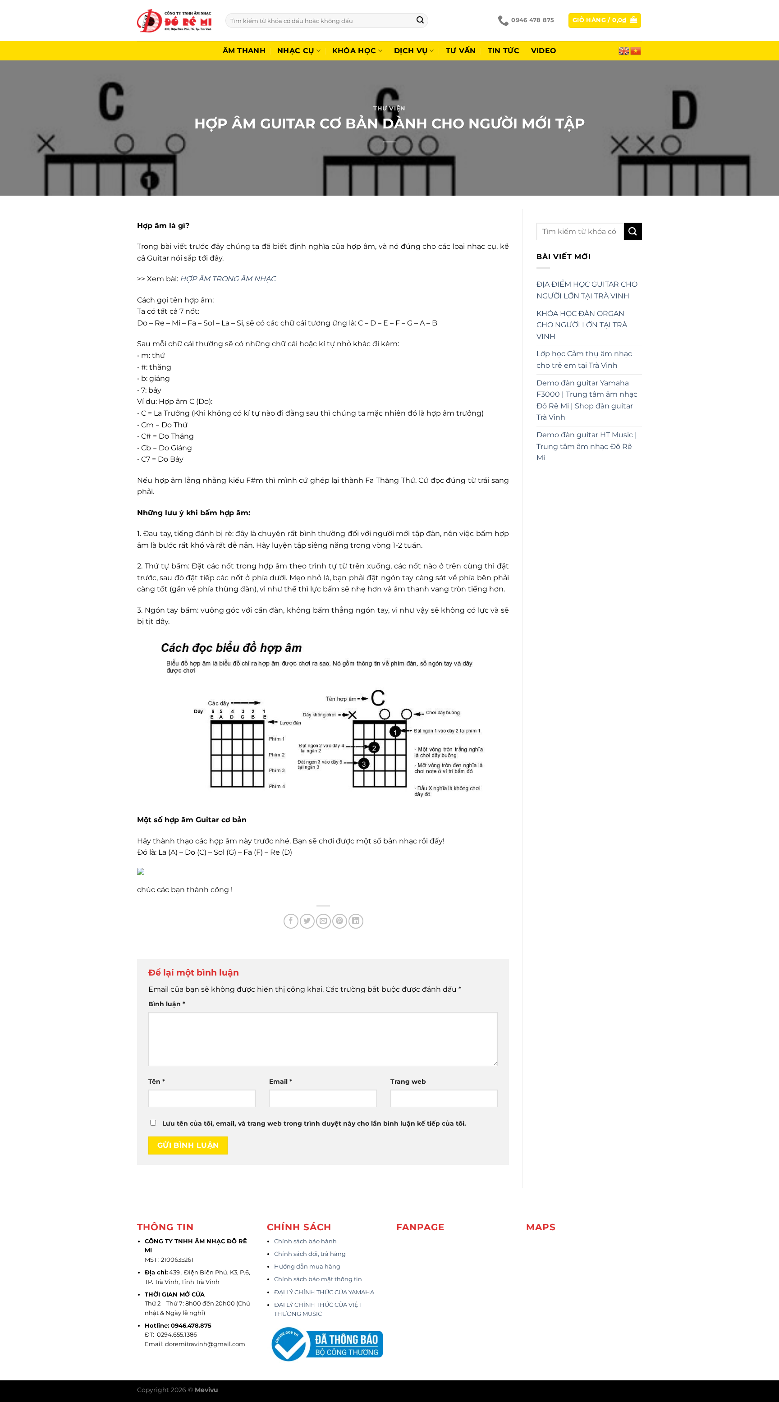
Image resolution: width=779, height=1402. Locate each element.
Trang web (408, 1081)
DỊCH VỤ (411, 50)
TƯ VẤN (461, 50)
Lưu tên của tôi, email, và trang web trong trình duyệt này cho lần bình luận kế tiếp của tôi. (314, 1123)
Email (280, 1081)
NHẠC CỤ (295, 50)
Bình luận (166, 1004)
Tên (156, 1081)
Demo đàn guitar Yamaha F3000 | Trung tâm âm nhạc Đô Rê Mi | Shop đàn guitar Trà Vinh (586, 400)
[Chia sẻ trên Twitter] (307, 921)
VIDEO (544, 50)
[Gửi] (420, 20)
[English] (624, 50)
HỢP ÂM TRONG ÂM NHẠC (227, 279)
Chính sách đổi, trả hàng (310, 1254)
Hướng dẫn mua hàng (307, 1266)
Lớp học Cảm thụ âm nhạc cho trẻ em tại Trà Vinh (584, 359)
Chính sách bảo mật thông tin (318, 1279)
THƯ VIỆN (389, 108)
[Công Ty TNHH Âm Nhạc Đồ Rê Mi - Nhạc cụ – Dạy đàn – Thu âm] (174, 20)
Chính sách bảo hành (305, 1241)
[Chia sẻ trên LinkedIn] (355, 921)
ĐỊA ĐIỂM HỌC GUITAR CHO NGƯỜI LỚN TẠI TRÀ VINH (586, 290)
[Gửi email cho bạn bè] (323, 921)
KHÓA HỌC (354, 50)
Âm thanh (244, 50)
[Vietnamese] (636, 50)
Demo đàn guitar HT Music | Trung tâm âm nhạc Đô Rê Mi (586, 446)
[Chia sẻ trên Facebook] (291, 921)
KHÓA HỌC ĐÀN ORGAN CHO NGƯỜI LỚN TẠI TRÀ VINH (581, 325)
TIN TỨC (503, 50)
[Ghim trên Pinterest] (339, 921)
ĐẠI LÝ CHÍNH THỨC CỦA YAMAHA (324, 1292)
